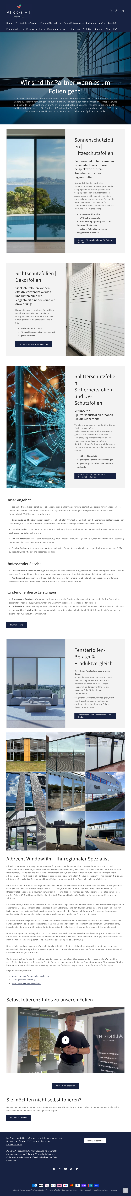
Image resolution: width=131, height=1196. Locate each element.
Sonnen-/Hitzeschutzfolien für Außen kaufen (95, 241)
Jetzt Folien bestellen (65, 1085)
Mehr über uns (16, 625)
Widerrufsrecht (55, 1190)
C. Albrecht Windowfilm (26, 1190)
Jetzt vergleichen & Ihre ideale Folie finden (94, 715)
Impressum (114, 1190)
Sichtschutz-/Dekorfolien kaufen (33, 344)
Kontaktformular (14, 1144)
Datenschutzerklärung (69, 1190)
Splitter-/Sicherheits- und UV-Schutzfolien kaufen (92, 475)
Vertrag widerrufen (95, 1141)
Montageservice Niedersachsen (26, 983)
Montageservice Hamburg (23, 979)
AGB (81, 1190)
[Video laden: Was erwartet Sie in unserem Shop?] (65, 1040)
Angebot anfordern (18, 1117)
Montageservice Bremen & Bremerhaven (30, 976)
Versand (88, 1190)
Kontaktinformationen (100, 1190)
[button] (50, 23)
